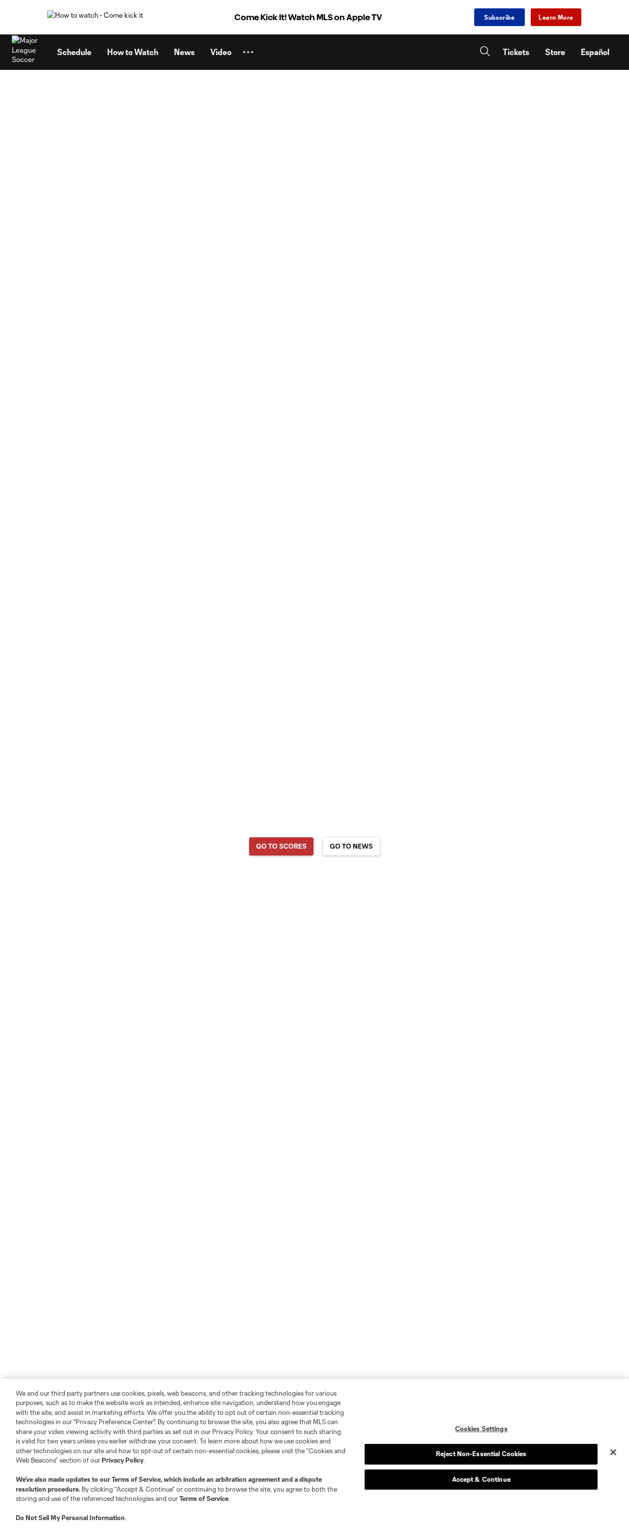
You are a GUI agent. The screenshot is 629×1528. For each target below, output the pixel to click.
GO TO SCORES (281, 846)
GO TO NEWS (351, 846)
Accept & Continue (481, 1479)
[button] (248, 52)
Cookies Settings (481, 1429)
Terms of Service (136, 1479)
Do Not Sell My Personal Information (70, 1518)
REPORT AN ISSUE (314, 885)
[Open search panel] (485, 52)
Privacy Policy (122, 1460)
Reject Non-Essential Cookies (481, 1454)
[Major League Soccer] (28, 52)
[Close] (613, 1452)
